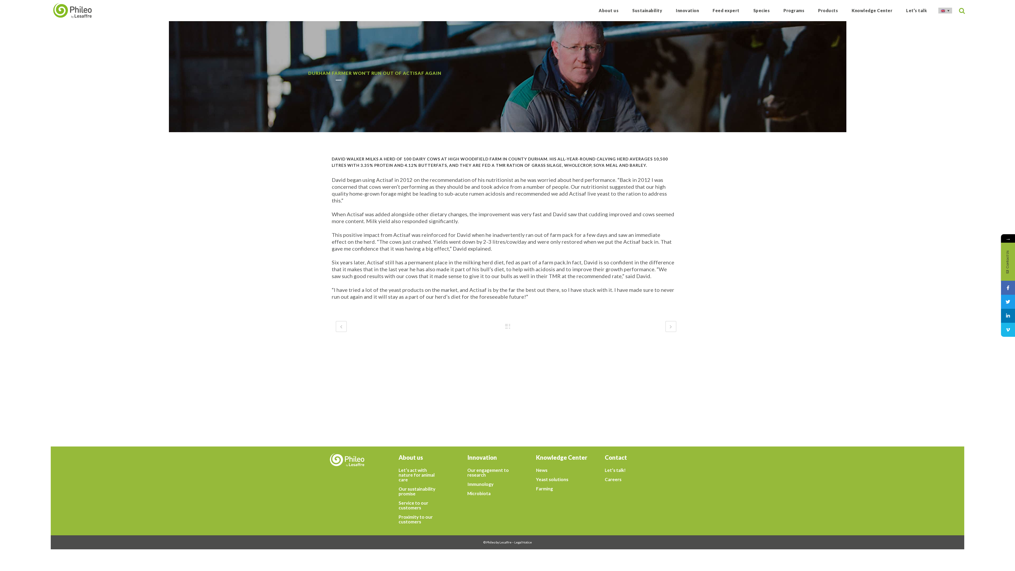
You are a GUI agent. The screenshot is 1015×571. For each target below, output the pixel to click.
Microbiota (479, 493)
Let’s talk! (615, 470)
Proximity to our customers (416, 519)
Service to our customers (413, 505)
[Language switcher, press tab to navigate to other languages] (945, 10)
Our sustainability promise (417, 491)
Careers (613, 479)
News (541, 470)
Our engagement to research (488, 472)
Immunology (480, 484)
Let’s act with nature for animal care (417, 475)
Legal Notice (523, 542)
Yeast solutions (552, 479)
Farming (544, 488)
